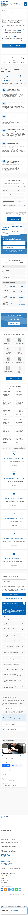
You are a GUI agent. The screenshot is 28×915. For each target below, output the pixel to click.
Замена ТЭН (5, 190)
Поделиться (2, 889)
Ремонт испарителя (6, 197)
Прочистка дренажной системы (9, 205)
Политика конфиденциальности (14, 900)
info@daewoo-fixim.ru (6, 861)
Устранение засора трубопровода (9, 194)
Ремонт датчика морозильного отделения (8, 202)
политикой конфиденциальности (16, 251)
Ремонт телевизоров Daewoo (8, 836)
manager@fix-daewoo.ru (7, 864)
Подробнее (14, 465)
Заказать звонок (14, 323)
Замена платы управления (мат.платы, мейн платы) (8, 186)
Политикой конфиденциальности (17, 712)
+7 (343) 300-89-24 (17, 3)
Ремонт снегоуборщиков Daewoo (9, 842)
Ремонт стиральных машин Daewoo (10, 833)
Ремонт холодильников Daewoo (9, 839)
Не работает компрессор (5, 286)
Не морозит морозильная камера (5, 291)
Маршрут (7, 765)
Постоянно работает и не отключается (6, 297)
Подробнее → (22, 286)
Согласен (24, 910)
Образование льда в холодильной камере (5, 304)
